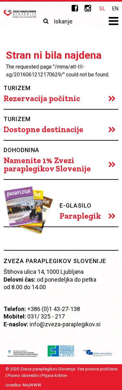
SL (102, 9)
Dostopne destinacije (43, 129)
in (88, 8)
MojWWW (31, 384)
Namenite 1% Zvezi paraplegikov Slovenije (47, 164)
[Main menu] (113, 22)
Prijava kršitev (54, 375)
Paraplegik (80, 216)
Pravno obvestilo (22, 375)
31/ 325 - (42, 316)
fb (75, 8)
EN (115, 9)
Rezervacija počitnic (42, 98)
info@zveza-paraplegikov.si (65, 324)
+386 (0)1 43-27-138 (53, 308)
